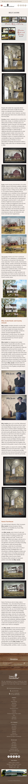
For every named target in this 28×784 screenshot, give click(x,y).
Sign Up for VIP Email (14, 750)
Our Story (14, 726)
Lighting (14, 711)
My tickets (14, 745)
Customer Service (14, 749)
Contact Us (14, 724)
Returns (14, 731)
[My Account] (23, 5)
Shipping (14, 733)
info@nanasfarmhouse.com (15, 688)
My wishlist (14, 747)
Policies (14, 729)
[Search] (18, 5)
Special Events (14, 734)
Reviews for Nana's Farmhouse (14, 736)
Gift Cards (14, 718)
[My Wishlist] (21, 5)
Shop (14, 699)
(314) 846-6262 (15, 690)
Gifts (14, 715)
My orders (14, 744)
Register (14, 742)
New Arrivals (14, 701)
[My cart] (25, 5)
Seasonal (14, 717)
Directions (14, 727)
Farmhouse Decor (14, 708)
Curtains (14, 706)
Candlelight (14, 705)
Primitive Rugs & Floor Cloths (14, 713)
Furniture (14, 710)
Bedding (14, 703)
